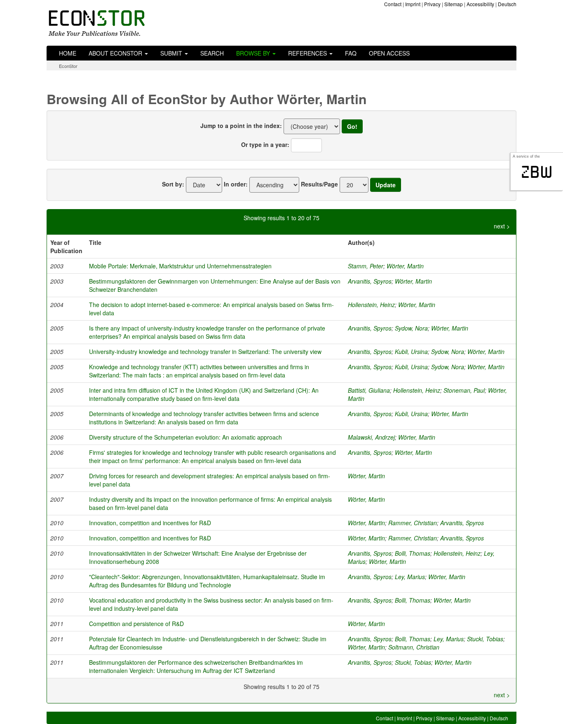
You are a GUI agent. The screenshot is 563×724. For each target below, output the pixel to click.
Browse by (254, 53)
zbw (537, 172)
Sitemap (453, 3)
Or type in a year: (265, 144)
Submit (172, 53)
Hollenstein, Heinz (371, 304)
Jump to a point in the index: (241, 125)
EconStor (68, 66)
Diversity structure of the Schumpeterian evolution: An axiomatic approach (185, 437)
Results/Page (319, 184)
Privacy (432, 3)
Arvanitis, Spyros (370, 281)
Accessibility (480, 3)
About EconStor (116, 53)
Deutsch (507, 3)
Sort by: (173, 184)
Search (212, 53)
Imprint (412, 3)
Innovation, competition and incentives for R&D (150, 523)
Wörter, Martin (405, 266)
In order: (236, 184)
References (308, 53)
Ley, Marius (410, 577)
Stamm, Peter (365, 266)
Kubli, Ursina (411, 351)
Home (67, 53)
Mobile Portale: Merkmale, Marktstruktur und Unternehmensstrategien (180, 266)
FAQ (351, 53)
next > (502, 226)
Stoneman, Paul (464, 390)
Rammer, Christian (412, 523)
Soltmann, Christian (413, 647)
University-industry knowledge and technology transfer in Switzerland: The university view (205, 351)
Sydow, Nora (411, 328)
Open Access (389, 53)
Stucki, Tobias (485, 639)
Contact (392, 3)
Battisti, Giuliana (369, 390)
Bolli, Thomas (412, 553)
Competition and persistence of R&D (136, 623)
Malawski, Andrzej (371, 437)
